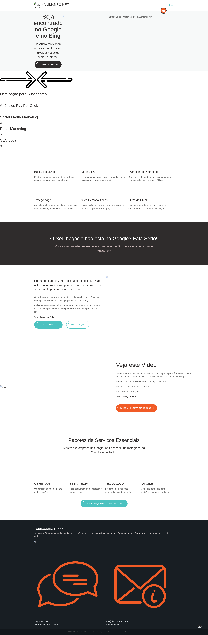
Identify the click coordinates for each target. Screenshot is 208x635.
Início (170, 5)
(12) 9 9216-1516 (43, 621)
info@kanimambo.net (117, 621)
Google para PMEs (47, 317)
